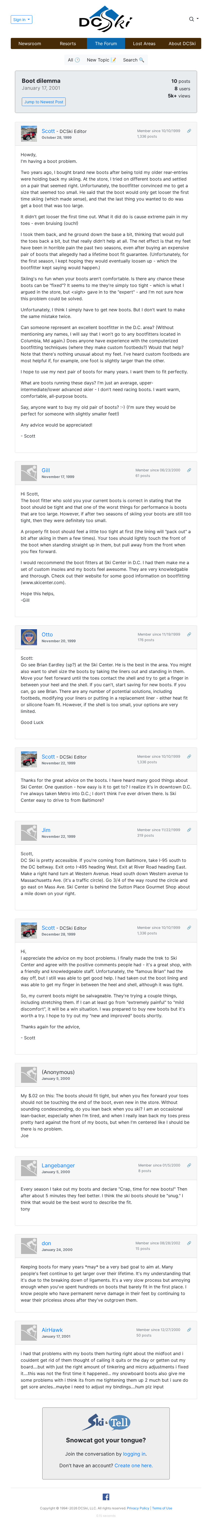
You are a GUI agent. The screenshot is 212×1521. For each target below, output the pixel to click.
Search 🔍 (133, 60)
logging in (134, 1454)
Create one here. (134, 1465)
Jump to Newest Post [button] (43, 101)
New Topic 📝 (101, 60)
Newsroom (29, 43)
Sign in (19, 19)
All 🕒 (74, 60)
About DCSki (182, 43)
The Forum (106, 43)
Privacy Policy (138, 1508)
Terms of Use (162, 1508)
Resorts (68, 43)
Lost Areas (144, 43)
